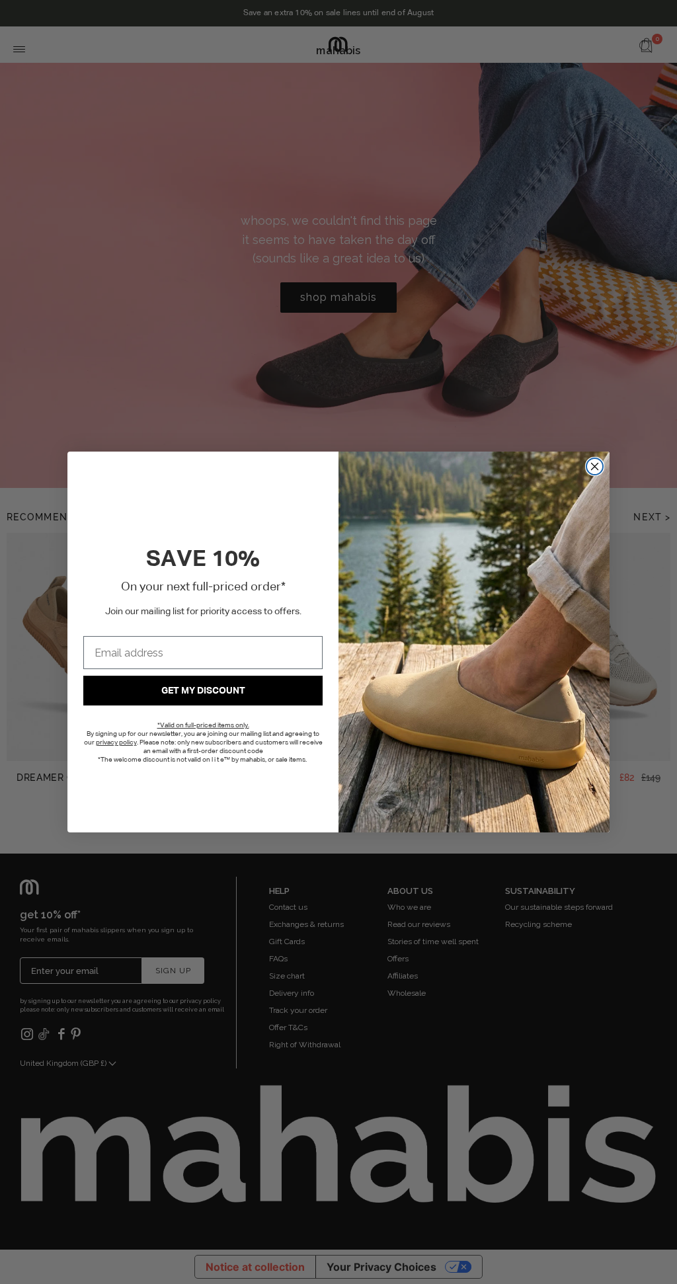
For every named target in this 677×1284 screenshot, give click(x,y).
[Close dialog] (594, 466)
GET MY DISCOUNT (203, 691)
